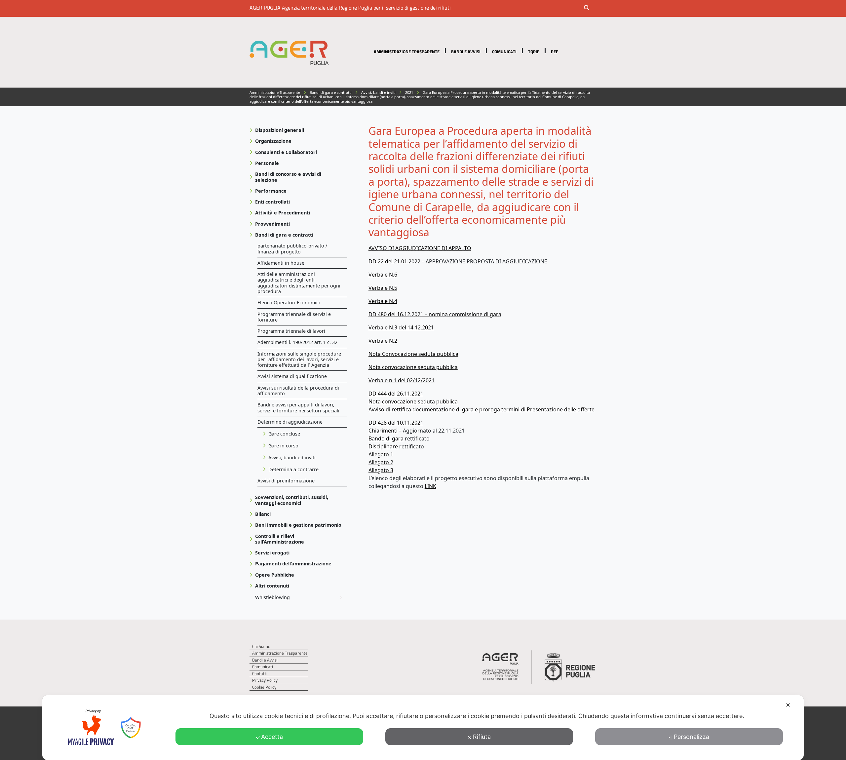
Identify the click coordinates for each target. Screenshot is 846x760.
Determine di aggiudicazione (290, 422)
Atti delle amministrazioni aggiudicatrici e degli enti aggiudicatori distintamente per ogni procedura (298, 282)
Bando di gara (386, 438)
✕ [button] (788, 705)
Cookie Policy (264, 687)
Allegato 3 (380, 470)
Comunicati (504, 51)
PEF (554, 51)
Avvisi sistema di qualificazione (292, 376)
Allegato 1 (380, 454)
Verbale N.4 (382, 301)
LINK (430, 486)
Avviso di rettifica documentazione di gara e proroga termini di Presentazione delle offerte (481, 409)
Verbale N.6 (382, 274)
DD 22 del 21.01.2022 (394, 261)
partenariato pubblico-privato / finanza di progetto (292, 248)
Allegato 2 (380, 462)
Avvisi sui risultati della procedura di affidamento (298, 391)
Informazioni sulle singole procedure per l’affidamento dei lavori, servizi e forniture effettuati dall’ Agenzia (299, 359)
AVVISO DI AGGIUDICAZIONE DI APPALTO (419, 248)
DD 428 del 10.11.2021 (395, 422)
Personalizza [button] (691, 736)
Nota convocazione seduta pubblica (413, 367)
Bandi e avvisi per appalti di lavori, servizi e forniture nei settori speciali (298, 407)
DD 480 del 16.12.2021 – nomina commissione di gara (434, 314)
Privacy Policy (265, 680)
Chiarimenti (383, 430)
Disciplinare (383, 446)
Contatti (259, 673)
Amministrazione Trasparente (407, 51)
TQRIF (533, 51)
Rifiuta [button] (482, 736)
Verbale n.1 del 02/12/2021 (401, 380)
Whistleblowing (272, 597)
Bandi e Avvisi (466, 51)
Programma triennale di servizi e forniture (294, 317)
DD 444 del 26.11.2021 (395, 393)
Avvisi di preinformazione (286, 480)
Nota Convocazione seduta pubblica (413, 354)
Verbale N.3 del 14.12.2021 (401, 327)
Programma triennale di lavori (291, 331)
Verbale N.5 (382, 287)
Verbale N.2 (382, 340)
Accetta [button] (272, 736)
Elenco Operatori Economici (288, 302)
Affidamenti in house (280, 263)
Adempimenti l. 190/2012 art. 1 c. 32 (297, 342)
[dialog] (423, 727)
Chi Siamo (261, 646)
